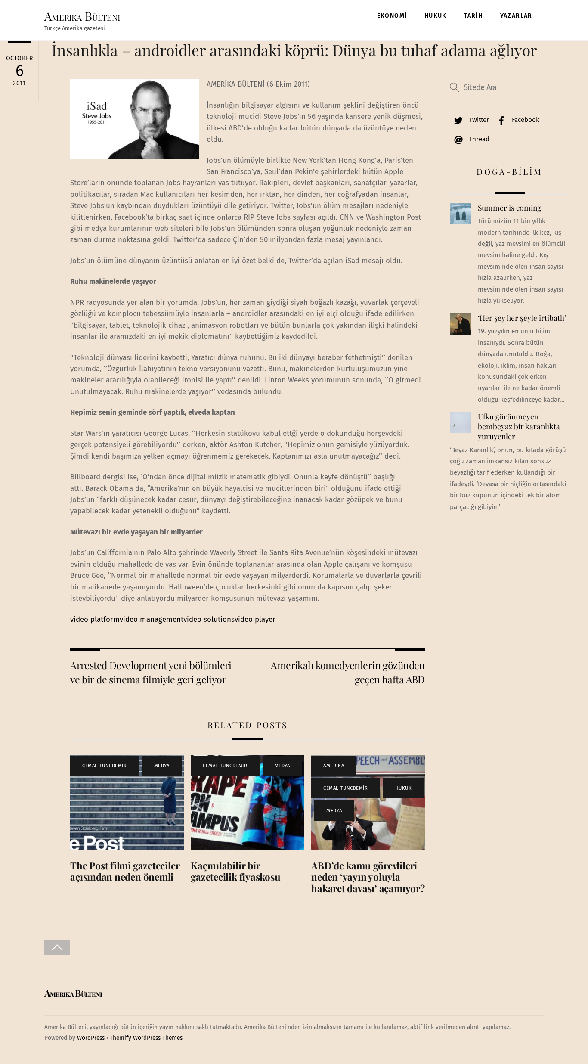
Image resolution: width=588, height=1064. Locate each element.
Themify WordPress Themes (146, 1038)
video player (255, 619)
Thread (478, 139)
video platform (95, 619)
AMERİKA (333, 766)
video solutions (209, 619)
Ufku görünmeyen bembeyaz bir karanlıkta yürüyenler (519, 426)
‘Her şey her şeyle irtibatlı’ (522, 318)
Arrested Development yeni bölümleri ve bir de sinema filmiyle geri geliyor (151, 672)
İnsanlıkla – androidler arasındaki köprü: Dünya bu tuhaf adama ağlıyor (294, 50)
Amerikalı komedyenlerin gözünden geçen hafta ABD (347, 672)
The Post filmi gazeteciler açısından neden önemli (124, 871)
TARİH (473, 15)
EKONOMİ (392, 15)
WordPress (91, 1038)
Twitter (478, 120)
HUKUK (435, 15)
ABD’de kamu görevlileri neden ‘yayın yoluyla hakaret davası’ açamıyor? (367, 877)
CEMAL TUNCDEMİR (104, 766)
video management (151, 619)
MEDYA (162, 766)
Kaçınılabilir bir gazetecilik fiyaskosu (235, 871)
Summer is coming (509, 207)
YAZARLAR (516, 15)
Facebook (524, 120)
